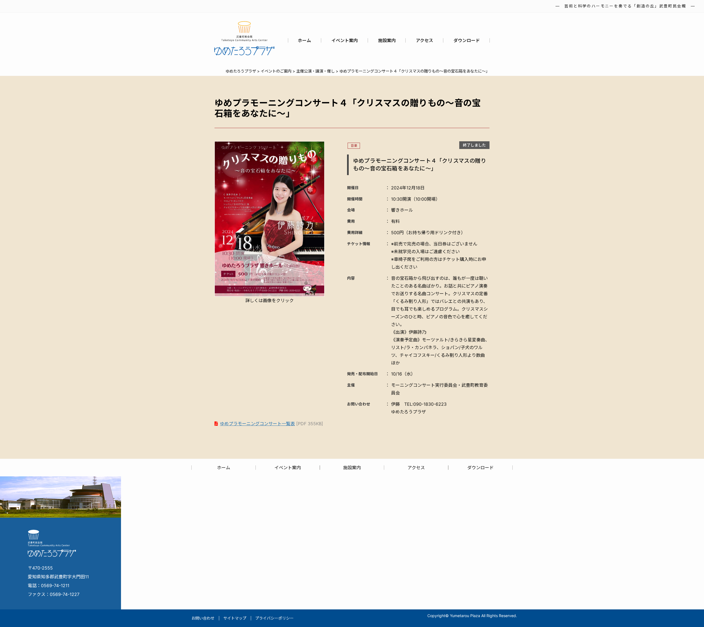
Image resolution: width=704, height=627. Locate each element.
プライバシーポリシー (274, 618)
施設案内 (387, 40)
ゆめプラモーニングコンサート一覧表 (257, 423)
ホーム (304, 40)
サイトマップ (234, 618)
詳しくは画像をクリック (269, 300)
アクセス (424, 40)
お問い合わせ (203, 618)
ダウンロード (466, 40)
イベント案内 (344, 40)
